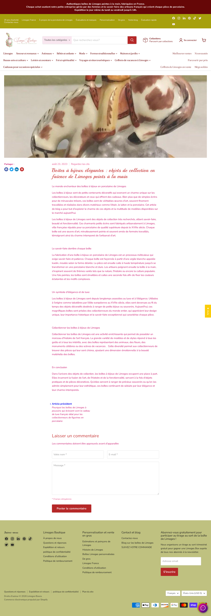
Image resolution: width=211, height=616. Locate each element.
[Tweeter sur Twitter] (12, 169)
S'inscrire (169, 572)
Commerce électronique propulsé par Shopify (26, 599)
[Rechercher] (132, 40)
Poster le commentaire (72, 508)
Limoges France (29, 20)
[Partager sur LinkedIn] (17, 169)
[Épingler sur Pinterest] (22, 169)
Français (171, 593)
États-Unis (192, 593)
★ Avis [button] (208, 311)
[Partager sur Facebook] (6, 169)
